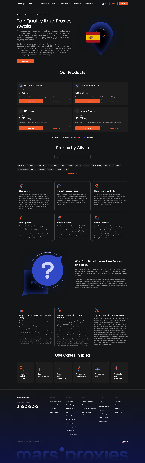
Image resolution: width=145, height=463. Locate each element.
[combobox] (74, 157)
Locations (64, 4)
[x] (22, 406)
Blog (67, 412)
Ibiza (49, 15)
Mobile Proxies (54, 412)
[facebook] (29, 406)
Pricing (54, 4)
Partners (117, 405)
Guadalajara (97, 165)
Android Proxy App (104, 414)
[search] (57, 157)
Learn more (57, 101)
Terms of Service (87, 401)
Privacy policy (86, 405)
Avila (63, 165)
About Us (118, 401)
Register (123, 4)
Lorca (50, 170)
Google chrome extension (103, 402)
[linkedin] (33, 406)
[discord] (26, 406)
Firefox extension (104, 406)
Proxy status (69, 423)
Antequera (42, 165)
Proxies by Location (30, 15)
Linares (78, 165)
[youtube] (36, 406)
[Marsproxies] (25, 3)
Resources (76, 4)
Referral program (71, 405)
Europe (39, 15)
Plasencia (32, 165)
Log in (113, 4)
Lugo (66, 170)
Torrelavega (54, 165)
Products (44, 4)
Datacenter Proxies (55, 405)
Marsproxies (20, 15)
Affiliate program (71, 408)
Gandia (58, 170)
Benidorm (41, 170)
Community (119, 412)
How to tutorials (70, 419)
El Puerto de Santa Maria (26, 170)
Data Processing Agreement (87, 413)
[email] (18, 406)
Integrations (69, 401)
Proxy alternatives (71, 434)
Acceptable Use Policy (89, 408)
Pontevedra (108, 165)
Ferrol (87, 165)
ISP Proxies (53, 408)
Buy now (25, 61)
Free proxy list (70, 430)
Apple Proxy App (103, 417)
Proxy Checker (103, 421)
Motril (70, 165)
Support (117, 408)
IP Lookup (101, 410)
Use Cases (88, 4)
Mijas (117, 165)
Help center (69, 416)
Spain (44, 15)
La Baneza (21, 165)
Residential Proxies (55, 401)
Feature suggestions (72, 427)
